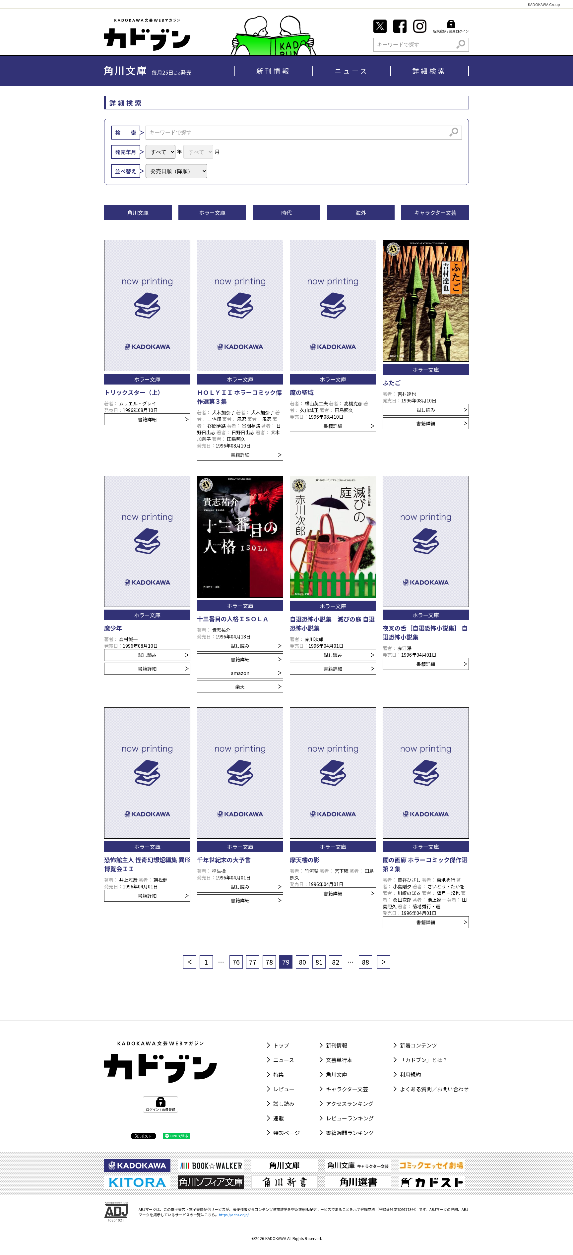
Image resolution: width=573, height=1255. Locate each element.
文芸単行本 (339, 1060)
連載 (278, 1118)
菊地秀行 (446, 879)
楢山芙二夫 (316, 403)
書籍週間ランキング (350, 1133)
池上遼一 (436, 899)
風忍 (241, 419)
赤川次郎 (314, 639)
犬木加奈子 (223, 412)
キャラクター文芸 (347, 1089)
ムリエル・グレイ (137, 403)
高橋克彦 (353, 403)
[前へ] (189, 962)
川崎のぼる (409, 893)
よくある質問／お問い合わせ (434, 1089)
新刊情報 (273, 71)
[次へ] (383, 962)
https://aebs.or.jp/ (234, 1214)
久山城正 (309, 410)
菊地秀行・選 (426, 906)
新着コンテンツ (418, 1045)
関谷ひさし (409, 879)
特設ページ (286, 1133)
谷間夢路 (216, 425)
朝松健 (160, 879)
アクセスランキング (349, 1103)
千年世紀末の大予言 (224, 859)
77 (252, 962)
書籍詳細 (147, 419)
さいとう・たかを (446, 886)
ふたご (392, 382)
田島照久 (236, 439)
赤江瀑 (405, 648)
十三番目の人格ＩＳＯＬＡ (233, 618)
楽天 (240, 686)
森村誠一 (128, 639)
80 (302, 962)
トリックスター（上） (133, 392)
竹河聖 (312, 870)
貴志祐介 (221, 630)
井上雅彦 (128, 879)
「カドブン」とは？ (424, 1060)
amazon (240, 673)
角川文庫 (336, 1074)
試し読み (425, 409)
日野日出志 (243, 432)
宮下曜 (342, 870)
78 (269, 962)
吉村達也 (407, 393)
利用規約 (410, 1074)
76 (236, 962)
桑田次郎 (402, 899)
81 (319, 962)
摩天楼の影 (305, 859)
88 (365, 962)
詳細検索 (429, 71)
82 (335, 962)
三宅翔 (214, 419)
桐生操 (219, 870)
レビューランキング (350, 1118)
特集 (278, 1074)
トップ (281, 1045)
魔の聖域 (302, 392)
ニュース (352, 71)
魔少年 (113, 628)
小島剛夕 (402, 886)
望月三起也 (448, 893)
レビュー (283, 1089)
